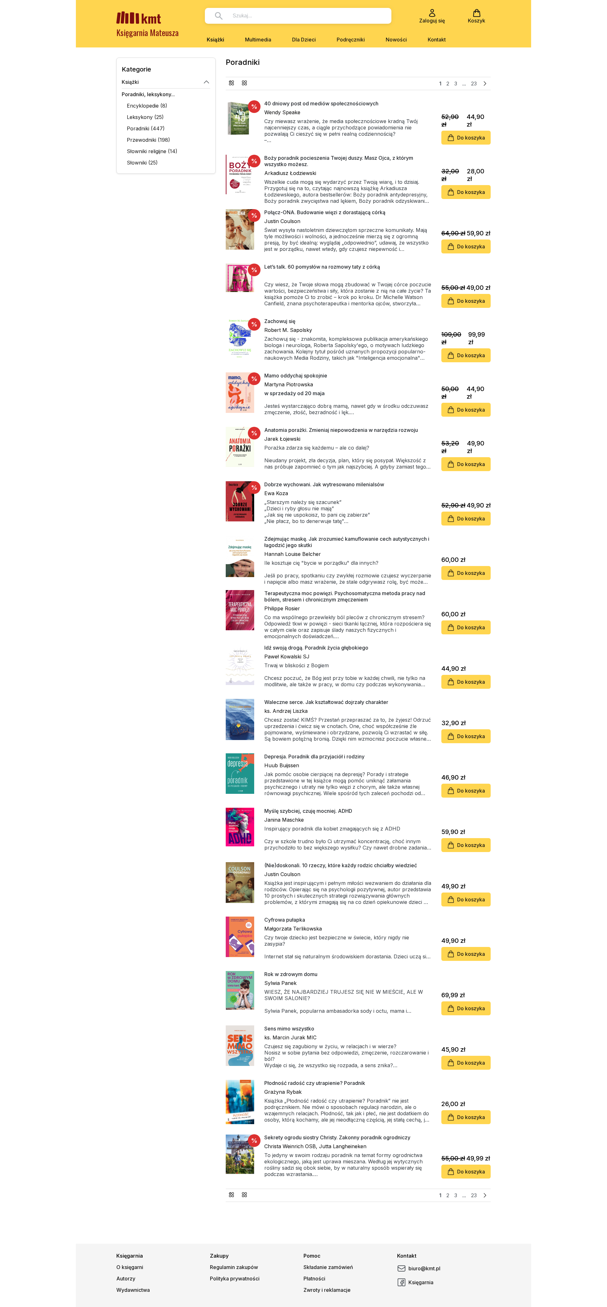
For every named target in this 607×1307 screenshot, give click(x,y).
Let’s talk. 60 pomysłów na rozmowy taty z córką (322, 267)
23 (474, 83)
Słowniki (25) (142, 162)
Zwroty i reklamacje (327, 1290)
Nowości (396, 39)
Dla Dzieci (304, 39)
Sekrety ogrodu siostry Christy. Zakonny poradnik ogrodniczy (337, 1137)
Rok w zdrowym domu (290, 974)
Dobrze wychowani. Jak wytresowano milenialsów (324, 484)
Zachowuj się (279, 321)
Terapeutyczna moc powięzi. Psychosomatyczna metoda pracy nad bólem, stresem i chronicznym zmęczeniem (344, 596)
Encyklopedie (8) (147, 106)
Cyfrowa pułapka (284, 920)
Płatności (314, 1278)
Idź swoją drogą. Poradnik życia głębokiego (316, 647)
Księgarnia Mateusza (147, 32)
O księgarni (129, 1267)
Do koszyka (471, 137)
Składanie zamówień (328, 1267)
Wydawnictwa (133, 1290)
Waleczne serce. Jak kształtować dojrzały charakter (326, 702)
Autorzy (125, 1278)
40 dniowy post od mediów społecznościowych (321, 103)
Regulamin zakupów (234, 1267)
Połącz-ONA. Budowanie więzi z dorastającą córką (324, 212)
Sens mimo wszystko (289, 1028)
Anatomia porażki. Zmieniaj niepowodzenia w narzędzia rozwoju (341, 430)
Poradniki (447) (146, 128)
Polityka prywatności (235, 1278)
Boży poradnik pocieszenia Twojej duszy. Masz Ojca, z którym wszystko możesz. (338, 161)
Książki (215, 39)
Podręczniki (351, 39)
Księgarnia (420, 1282)
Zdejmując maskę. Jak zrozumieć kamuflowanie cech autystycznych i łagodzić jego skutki (346, 542)
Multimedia (258, 39)
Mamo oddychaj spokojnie (295, 375)
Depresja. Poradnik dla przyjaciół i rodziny (314, 756)
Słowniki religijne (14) (152, 151)
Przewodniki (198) (148, 140)
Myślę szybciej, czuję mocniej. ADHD (308, 811)
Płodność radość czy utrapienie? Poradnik (314, 1083)
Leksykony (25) (145, 117)
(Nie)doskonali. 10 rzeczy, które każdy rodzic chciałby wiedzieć (340, 865)
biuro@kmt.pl (424, 1268)
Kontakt (437, 39)
